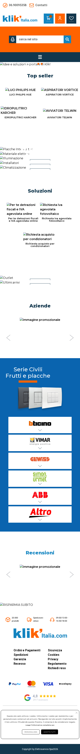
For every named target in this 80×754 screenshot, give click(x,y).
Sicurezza (55, 650)
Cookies (53, 655)
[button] (12, 39)
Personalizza (30, 732)
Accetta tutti (50, 732)
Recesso (20, 663)
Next (72, 338)
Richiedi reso (57, 668)
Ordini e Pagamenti (27, 650)
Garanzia (20, 659)
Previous (8, 338)
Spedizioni (21, 655)
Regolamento (57, 663)
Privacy (53, 659)
